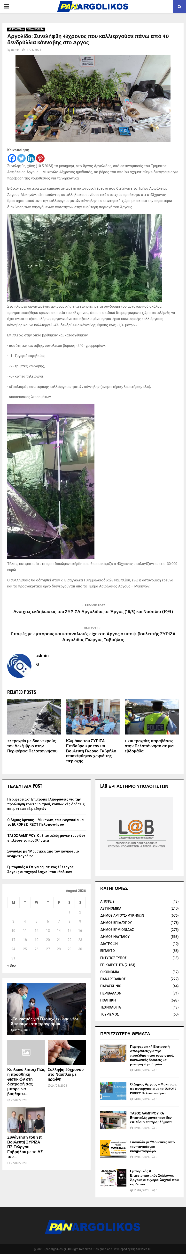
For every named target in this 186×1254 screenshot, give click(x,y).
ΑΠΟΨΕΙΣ (107, 901)
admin (15, 50)
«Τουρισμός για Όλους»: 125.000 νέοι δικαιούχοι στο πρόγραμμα (44, 1021)
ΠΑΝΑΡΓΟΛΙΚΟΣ (113, 979)
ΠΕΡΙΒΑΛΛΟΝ (110, 993)
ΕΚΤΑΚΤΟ (107, 951)
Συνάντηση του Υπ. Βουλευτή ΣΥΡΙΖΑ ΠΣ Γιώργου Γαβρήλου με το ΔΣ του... (25, 1147)
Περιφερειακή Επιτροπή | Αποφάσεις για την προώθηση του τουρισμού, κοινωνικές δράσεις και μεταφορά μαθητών (46, 804)
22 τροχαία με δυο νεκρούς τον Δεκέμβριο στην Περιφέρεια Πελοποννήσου (32, 746)
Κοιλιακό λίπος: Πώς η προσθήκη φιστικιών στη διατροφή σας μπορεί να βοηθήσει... (26, 1082)
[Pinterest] (40, 158)
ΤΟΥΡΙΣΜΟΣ (109, 1014)
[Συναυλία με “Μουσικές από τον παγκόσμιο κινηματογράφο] (113, 1149)
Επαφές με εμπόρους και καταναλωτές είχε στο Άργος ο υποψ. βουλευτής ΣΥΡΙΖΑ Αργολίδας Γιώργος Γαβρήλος (93, 637)
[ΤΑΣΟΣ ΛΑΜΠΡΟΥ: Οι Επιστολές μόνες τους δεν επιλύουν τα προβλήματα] (113, 1120)
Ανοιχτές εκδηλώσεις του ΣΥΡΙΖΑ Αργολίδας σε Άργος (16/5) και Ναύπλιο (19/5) (93, 612)
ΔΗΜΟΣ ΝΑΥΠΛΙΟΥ (115, 937)
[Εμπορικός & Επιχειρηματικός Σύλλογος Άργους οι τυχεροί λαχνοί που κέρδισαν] (113, 1178)
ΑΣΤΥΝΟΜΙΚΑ (16, 29)
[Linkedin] (31, 158)
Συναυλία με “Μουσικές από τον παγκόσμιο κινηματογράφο (152, 1146)
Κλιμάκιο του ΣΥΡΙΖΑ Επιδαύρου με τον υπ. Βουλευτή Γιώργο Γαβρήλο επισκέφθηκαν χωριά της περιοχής (91, 751)
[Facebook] (12, 158)
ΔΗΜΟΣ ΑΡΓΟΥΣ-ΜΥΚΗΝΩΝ (122, 915)
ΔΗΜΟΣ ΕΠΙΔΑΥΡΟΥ (116, 923)
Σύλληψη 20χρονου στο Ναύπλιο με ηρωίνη (66, 1075)
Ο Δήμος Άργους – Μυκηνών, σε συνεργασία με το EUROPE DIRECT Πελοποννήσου (153, 1089)
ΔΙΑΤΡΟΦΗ (109, 944)
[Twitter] (21, 158)
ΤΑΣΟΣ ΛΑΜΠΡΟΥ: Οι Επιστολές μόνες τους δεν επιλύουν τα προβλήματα (151, 1118)
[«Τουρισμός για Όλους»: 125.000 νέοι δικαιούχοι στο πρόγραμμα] (46, 1009)
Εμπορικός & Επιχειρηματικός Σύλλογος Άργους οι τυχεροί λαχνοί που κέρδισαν (154, 1177)
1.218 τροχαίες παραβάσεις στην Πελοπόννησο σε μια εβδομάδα (149, 746)
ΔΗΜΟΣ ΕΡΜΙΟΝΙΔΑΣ (117, 930)
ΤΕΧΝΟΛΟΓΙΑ (110, 1007)
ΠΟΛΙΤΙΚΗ (108, 1000)
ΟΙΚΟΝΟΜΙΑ (109, 972)
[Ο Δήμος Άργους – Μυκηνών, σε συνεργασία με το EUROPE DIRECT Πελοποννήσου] (113, 1091)
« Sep (11, 965)
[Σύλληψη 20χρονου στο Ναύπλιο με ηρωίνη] (67, 1052)
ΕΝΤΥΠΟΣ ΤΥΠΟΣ (113, 958)
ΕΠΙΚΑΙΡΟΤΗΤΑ (35, 29)
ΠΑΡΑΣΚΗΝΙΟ (110, 986)
